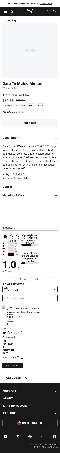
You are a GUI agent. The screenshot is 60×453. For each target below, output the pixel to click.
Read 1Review (24, 95)
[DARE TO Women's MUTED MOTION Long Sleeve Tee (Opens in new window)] (3, 316)
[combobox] (30, 289)
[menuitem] (5, 436)
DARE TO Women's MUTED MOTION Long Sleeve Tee (11, 315)
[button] (11, 243)
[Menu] (5, 12)
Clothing (11, 20)
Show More (12, 365)
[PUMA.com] (30, 12)
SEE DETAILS (46, 3)
